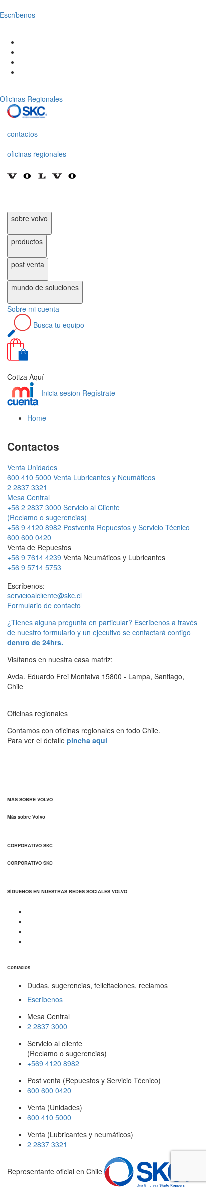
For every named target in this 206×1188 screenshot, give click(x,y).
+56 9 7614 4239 (36, 557)
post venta (28, 264)
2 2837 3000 (48, 1026)
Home (37, 418)
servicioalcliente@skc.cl (45, 595)
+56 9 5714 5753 (35, 567)
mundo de (45, 287)
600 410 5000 (33, 472)
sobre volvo (30, 218)
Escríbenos (45, 999)
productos (27, 241)
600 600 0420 (50, 1090)
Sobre (34, 309)
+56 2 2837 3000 (36, 502)
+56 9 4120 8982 (64, 517)
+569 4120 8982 (54, 1063)
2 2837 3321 (48, 1144)
